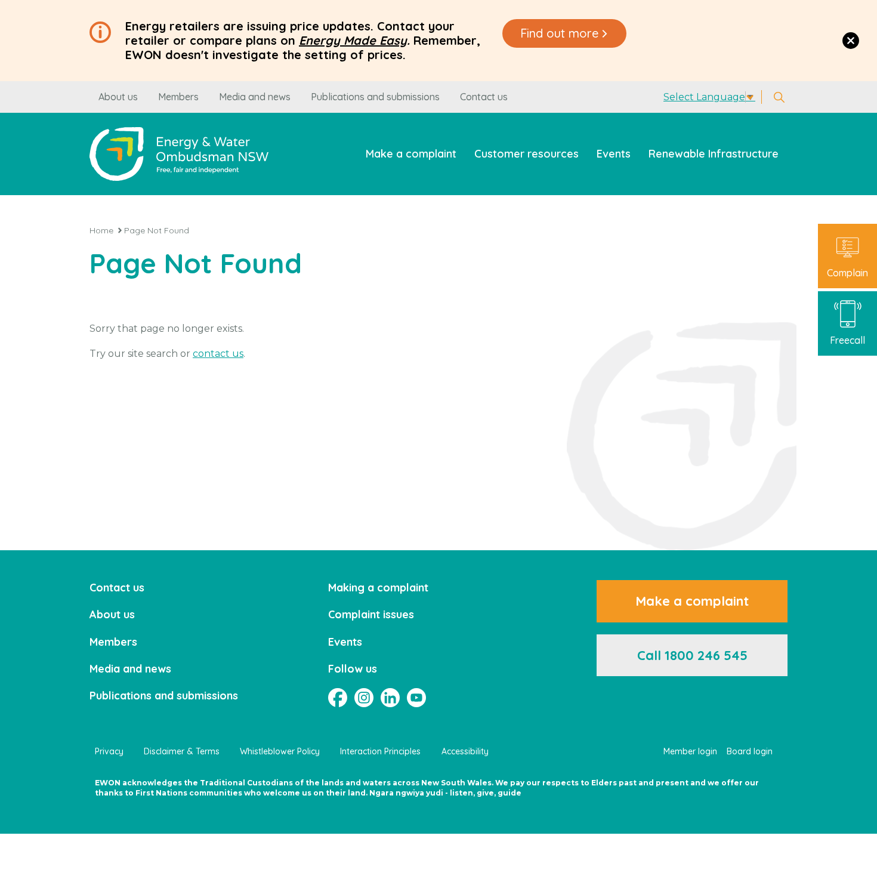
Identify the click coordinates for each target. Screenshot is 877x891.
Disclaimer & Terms (182, 751)
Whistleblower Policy (280, 751)
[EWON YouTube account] (416, 697)
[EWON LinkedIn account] (390, 697)
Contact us (484, 97)
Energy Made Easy (353, 40)
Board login (750, 751)
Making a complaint (378, 587)
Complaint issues (371, 614)
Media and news (255, 97)
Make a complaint (411, 154)
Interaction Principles (380, 751)
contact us (218, 353)
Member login (690, 751)
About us (118, 97)
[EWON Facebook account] (337, 697)
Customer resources (526, 154)
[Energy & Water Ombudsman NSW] (178, 153)
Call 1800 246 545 (692, 655)
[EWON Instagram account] (363, 697)
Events (614, 154)
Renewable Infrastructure (714, 154)
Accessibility (465, 751)
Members (178, 97)
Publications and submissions (375, 97)
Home (101, 230)
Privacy (109, 751)
